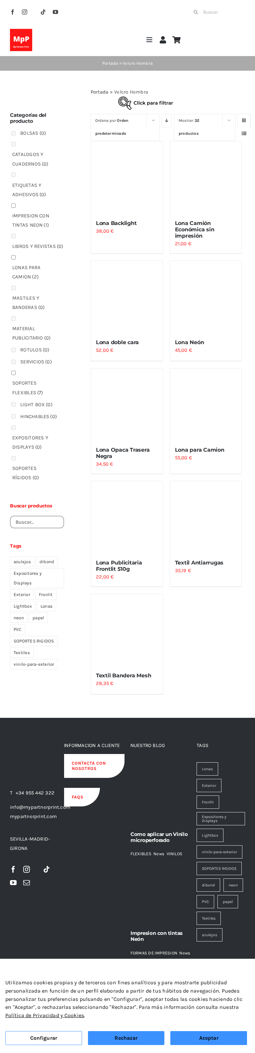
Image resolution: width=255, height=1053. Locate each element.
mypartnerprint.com (33, 816)
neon (19, 617)
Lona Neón (189, 342)
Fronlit (46, 594)
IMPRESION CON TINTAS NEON (30, 220)
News (158, 853)
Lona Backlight (116, 223)
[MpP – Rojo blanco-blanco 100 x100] (21, 31)
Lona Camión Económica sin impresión (194, 229)
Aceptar (208, 1038)
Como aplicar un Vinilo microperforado (159, 837)
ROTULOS (34, 350)
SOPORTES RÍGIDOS (25, 473)
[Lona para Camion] (206, 404)
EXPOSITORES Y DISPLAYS (30, 442)
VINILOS (175, 853)
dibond (47, 561)
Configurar (43, 1038)
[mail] (26, 882)
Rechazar (126, 1038)
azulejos (22, 561)
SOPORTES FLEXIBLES (27, 387)
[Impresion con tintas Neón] (160, 892)
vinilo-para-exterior (34, 664)
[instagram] (24, 12)
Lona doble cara (117, 342)
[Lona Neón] (206, 297)
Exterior (22, 594)
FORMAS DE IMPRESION (153, 952)
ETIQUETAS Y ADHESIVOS (29, 189)
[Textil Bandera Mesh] (127, 630)
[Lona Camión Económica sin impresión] (206, 177)
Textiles (22, 652)
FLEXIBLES (140, 853)
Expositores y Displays (28, 578)
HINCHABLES (38, 416)
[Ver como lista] (244, 133)
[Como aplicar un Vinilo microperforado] (160, 792)
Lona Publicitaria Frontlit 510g (119, 566)
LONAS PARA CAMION (26, 272)
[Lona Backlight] (127, 177)
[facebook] (12, 12)
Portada (110, 63)
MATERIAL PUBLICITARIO (31, 333)
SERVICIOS (36, 362)
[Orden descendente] (167, 120)
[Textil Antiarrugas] (206, 517)
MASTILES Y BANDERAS (28, 302)
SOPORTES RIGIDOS (34, 641)
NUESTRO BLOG (147, 745)
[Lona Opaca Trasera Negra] (127, 404)
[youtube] (55, 12)
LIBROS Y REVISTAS (37, 246)
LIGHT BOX (36, 405)
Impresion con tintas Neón (156, 936)
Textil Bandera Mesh (123, 675)
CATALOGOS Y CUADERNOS (30, 159)
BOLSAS (33, 133)
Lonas (46, 606)
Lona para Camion (199, 450)
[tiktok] (43, 12)
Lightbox (23, 606)
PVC (18, 629)
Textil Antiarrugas (199, 563)
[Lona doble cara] (127, 297)
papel (38, 617)
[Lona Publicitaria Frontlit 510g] (127, 517)
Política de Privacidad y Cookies (44, 1015)
